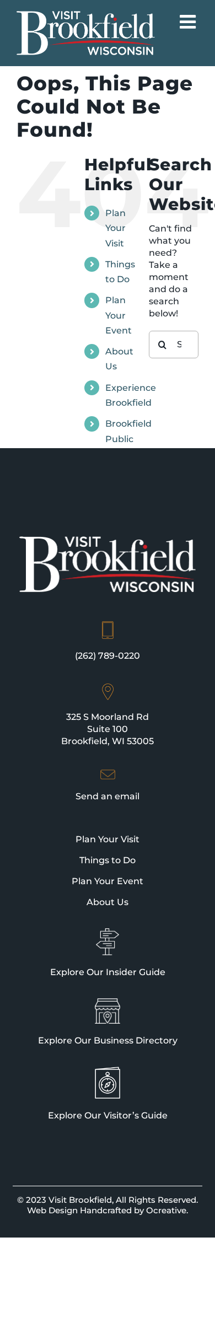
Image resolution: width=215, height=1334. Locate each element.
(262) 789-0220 (107, 655)
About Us (107, 902)
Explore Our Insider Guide (107, 972)
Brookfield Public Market (128, 438)
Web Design (52, 1210)
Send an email (107, 796)
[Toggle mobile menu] (189, 21)
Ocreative (166, 1210)
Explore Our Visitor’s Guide (108, 1115)
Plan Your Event (118, 315)
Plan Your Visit (115, 228)
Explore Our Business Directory (108, 1040)
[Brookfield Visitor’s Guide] (107, 1072)
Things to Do (107, 860)
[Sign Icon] (107, 933)
